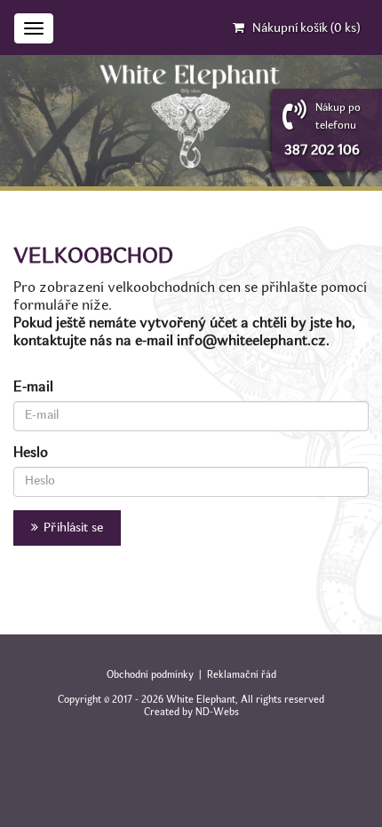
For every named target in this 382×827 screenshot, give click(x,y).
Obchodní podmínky (150, 676)
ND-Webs (217, 713)
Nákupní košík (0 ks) (306, 28)
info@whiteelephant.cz (251, 342)
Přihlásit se (70, 528)
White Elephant (200, 700)
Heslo (30, 453)
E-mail (33, 388)
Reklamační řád (241, 676)
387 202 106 (322, 151)
